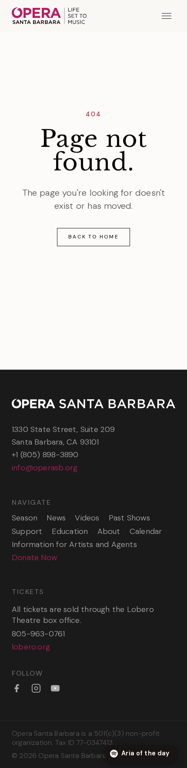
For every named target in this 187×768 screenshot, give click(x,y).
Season (24, 518)
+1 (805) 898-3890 (45, 454)
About (108, 531)
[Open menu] (167, 16)
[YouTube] (55, 688)
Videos (87, 518)
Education (70, 531)
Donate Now (34, 557)
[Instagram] (36, 688)
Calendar (146, 531)
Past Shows (129, 518)
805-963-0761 (38, 634)
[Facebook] (16, 688)
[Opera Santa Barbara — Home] (49, 15)
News (56, 518)
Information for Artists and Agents (74, 544)
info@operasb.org (44, 467)
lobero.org (31, 647)
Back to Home (93, 236)
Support (27, 531)
